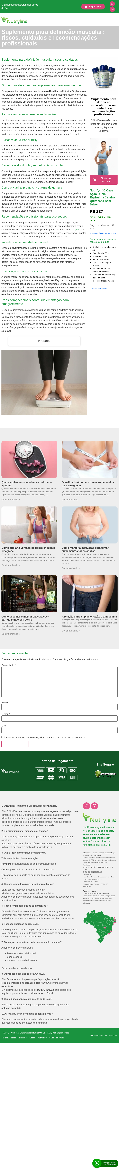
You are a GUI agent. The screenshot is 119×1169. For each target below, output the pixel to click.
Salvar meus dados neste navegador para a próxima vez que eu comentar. (45, 737)
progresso (77, 229)
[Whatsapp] (112, 4)
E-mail (5, 714)
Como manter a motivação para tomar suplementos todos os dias (85, 549)
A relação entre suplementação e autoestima (89, 616)
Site (3, 725)
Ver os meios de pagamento (103, 233)
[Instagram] (112, 9)
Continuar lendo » (10, 499)
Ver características (98, 288)
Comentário (8, 665)
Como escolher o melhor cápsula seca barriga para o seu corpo (25, 618)
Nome (5, 702)
